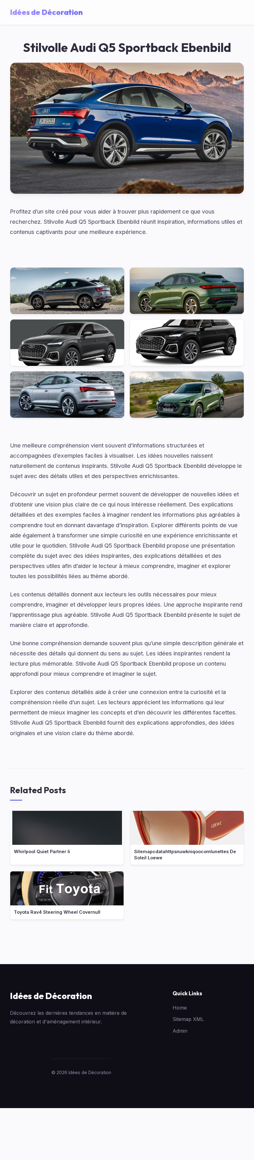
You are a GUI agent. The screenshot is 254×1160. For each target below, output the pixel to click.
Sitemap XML (188, 1019)
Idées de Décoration (51, 995)
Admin (180, 1031)
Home (180, 1008)
